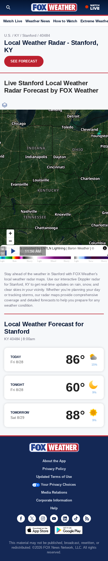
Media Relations (54, 492)
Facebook (21, 518)
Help (54, 508)
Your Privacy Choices (58, 485)
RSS (87, 518)
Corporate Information (54, 500)
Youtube (54, 518)
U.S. (8, 35)
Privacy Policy (54, 469)
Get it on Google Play (69, 530)
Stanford (29, 35)
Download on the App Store (37, 530)
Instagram (43, 518)
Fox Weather (54, 7)
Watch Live (12, 21)
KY (17, 35)
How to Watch (65, 21)
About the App (54, 461)
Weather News (37, 21)
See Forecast (23, 61)
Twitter (32, 518)
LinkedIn (65, 518)
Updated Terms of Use (54, 477)
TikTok (76, 518)
